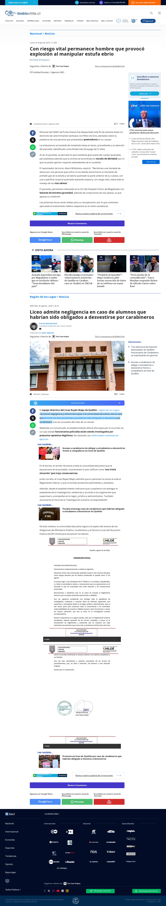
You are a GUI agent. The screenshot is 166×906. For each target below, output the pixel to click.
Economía (46, 21)
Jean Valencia (48, 332)
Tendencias (69, 21)
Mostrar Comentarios (77, 223)
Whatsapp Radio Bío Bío (148, 891)
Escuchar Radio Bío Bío (145, 2)
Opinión (80, 21)
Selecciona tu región (18, 2)
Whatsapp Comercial (102, 891)
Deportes (57, 21)
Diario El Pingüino (41, 60)
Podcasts (9, 21)
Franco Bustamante (48, 323)
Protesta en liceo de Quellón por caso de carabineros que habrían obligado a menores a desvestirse (92, 757)
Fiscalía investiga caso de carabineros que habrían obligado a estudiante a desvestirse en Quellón (93, 510)
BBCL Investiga (92, 21)
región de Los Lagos (109, 410)
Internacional (33, 21)
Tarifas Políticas (12, 889)
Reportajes (10, 872)
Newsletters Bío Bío (87, 2)
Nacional (20, 21)
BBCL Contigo (107, 21)
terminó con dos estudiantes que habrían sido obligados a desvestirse (80, 417)
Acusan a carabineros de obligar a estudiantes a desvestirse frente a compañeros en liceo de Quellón (94, 449)
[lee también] (50, 453)
